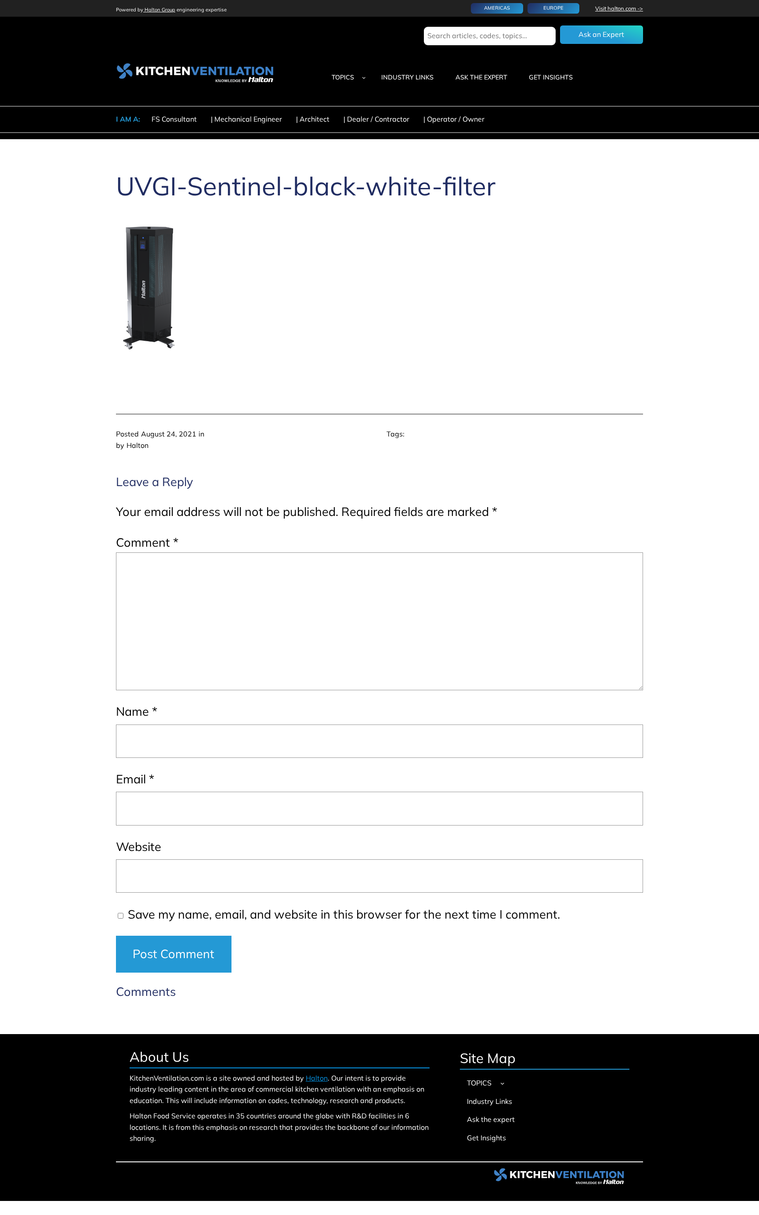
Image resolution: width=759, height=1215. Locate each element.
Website (138, 846)
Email (135, 779)
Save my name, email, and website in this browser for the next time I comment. (344, 914)
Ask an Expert (601, 34)
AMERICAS (497, 8)
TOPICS (343, 77)
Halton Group (159, 10)
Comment (147, 542)
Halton (317, 1078)
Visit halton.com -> (619, 8)
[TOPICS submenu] (364, 77)
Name (136, 711)
